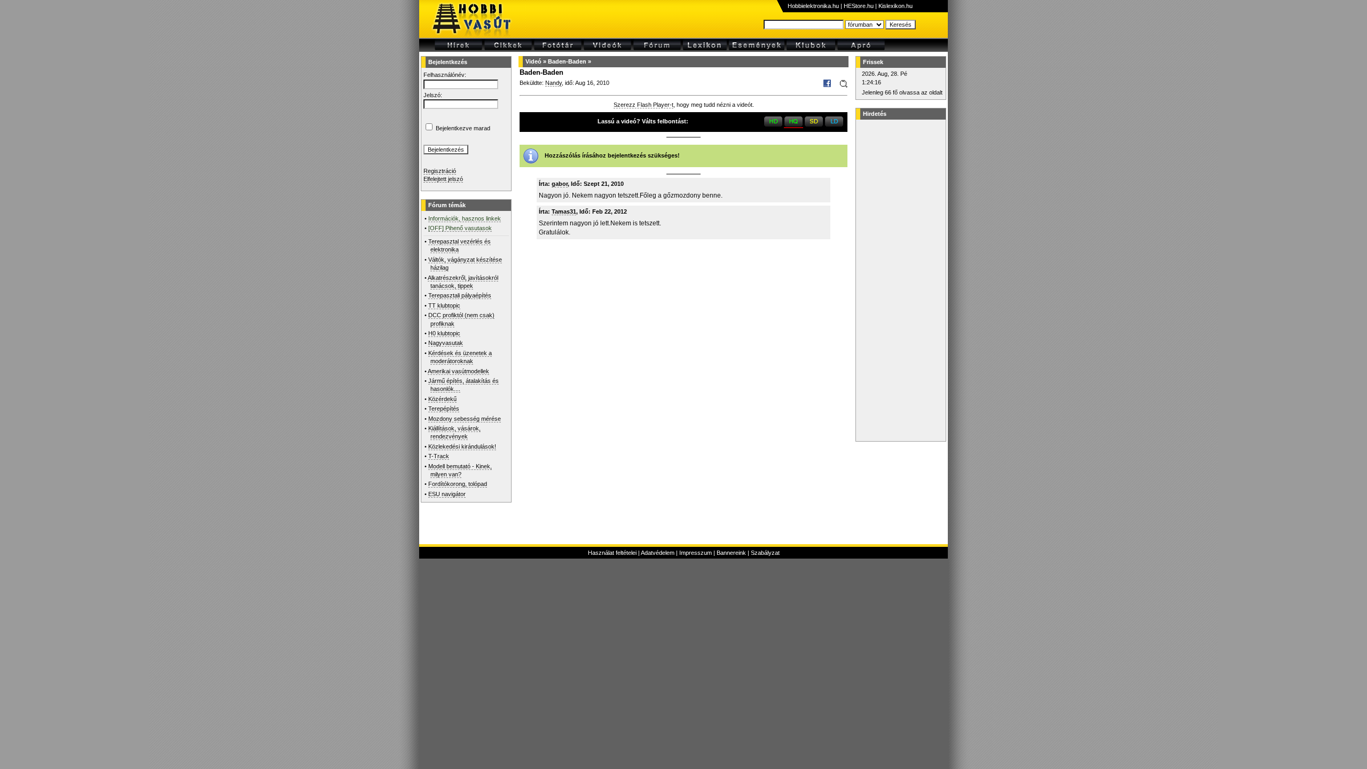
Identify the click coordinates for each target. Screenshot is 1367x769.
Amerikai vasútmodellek (458, 371)
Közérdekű (442, 399)
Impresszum (695, 553)
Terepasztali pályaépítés (459, 295)
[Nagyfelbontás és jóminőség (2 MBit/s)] (773, 124)
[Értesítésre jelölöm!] (842, 85)
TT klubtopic (444, 305)
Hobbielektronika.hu (813, 6)
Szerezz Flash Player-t (643, 104)
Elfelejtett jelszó (443, 179)
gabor (560, 184)
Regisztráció (439, 171)
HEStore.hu (859, 6)
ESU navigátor (447, 494)
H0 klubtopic (444, 333)
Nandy (553, 83)
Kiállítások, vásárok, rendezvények (454, 432)
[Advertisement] (899, 280)
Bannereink (731, 553)
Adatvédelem (657, 553)
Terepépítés (443, 408)
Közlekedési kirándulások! (462, 446)
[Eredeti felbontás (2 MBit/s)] (793, 124)
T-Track (438, 456)
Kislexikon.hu (895, 6)
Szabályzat (765, 553)
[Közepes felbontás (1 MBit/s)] (814, 124)
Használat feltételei (612, 553)
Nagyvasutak (445, 343)
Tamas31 (564, 211)
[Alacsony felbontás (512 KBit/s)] (834, 124)
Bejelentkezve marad (463, 128)
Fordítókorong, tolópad (457, 484)
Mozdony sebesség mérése (464, 418)
